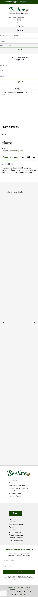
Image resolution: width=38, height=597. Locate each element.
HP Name (2, 546)
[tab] (10, 157)
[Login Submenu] (23, 26)
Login (19, 26)
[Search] (19, 19)
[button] (4, 323)
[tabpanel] (19, 168)
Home (4, 92)
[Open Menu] (18, 22)
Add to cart (7, 143)
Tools (10, 92)
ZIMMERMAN (22, 594)
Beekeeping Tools (20, 92)
